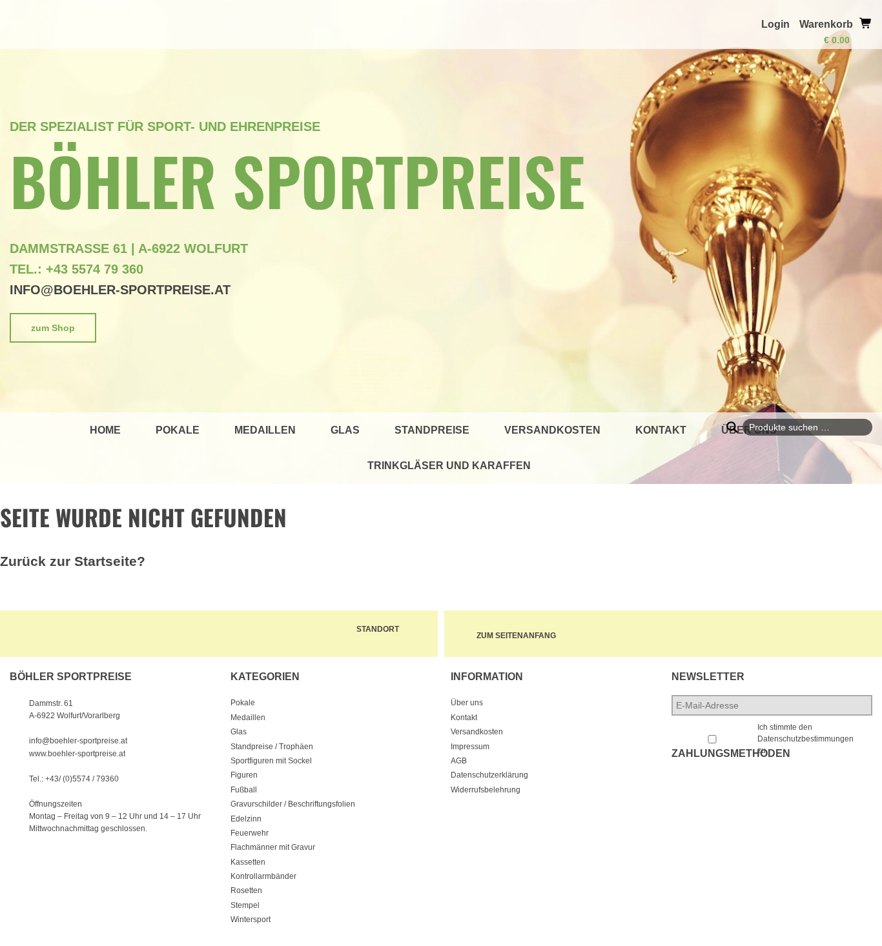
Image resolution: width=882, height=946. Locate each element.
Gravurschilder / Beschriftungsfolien (293, 804)
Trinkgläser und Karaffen (449, 465)
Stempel (245, 905)
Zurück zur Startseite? (72, 561)
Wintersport (251, 919)
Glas (345, 430)
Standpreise (432, 430)
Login (775, 24)
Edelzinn (246, 818)
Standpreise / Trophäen (272, 746)
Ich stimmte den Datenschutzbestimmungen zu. (805, 739)
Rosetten (246, 890)
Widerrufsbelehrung (485, 789)
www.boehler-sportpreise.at (77, 753)
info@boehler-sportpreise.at (120, 290)
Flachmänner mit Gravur (273, 847)
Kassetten (248, 862)
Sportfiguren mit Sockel (271, 760)
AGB (459, 760)
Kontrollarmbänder (263, 876)
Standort (377, 629)
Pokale (178, 430)
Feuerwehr (250, 833)
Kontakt (660, 430)
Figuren (244, 775)
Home (105, 430)
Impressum (470, 746)
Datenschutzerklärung (489, 775)
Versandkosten (552, 430)
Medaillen (265, 430)
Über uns (467, 702)
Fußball (244, 789)
